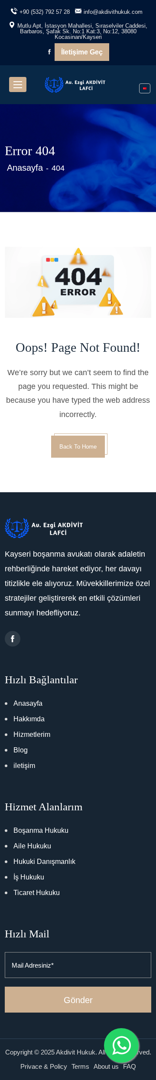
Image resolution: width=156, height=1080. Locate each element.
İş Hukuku (28, 877)
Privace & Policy (43, 1066)
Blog (20, 750)
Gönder (78, 1000)
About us (106, 1066)
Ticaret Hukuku (36, 892)
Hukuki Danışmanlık (44, 861)
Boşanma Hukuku (40, 830)
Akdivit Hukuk (75, 1052)
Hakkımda (29, 719)
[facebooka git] (12, 639)
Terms (80, 1066)
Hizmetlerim (31, 734)
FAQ (129, 1066)
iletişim (24, 765)
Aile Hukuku (32, 846)
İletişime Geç (82, 52)
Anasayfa (25, 167)
